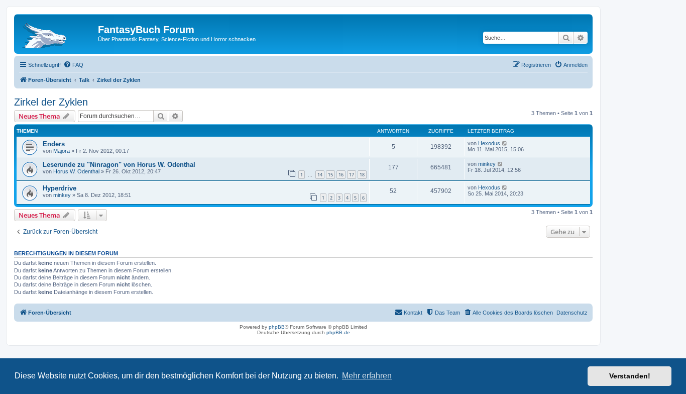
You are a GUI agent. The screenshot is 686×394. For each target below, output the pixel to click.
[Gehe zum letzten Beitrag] (505, 143)
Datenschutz (572, 313)
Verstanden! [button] (629, 376)
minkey (487, 164)
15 (330, 174)
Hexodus (489, 143)
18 (362, 174)
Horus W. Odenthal (76, 171)
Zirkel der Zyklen (51, 102)
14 (319, 174)
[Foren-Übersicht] (57, 33)
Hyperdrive (59, 188)
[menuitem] (73, 65)
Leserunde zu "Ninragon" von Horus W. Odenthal (119, 164)
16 (341, 174)
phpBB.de (338, 332)
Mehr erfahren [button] (367, 375)
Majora (61, 151)
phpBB (277, 327)
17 (351, 174)
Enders (54, 144)
